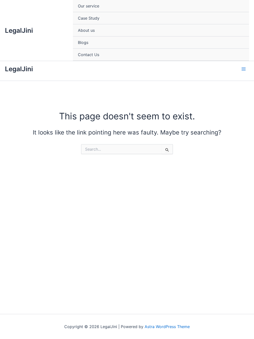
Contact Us (88, 54)
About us (86, 30)
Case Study (88, 18)
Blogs (83, 42)
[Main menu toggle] (243, 69)
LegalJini (19, 30)
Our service (88, 5)
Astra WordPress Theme (167, 326)
